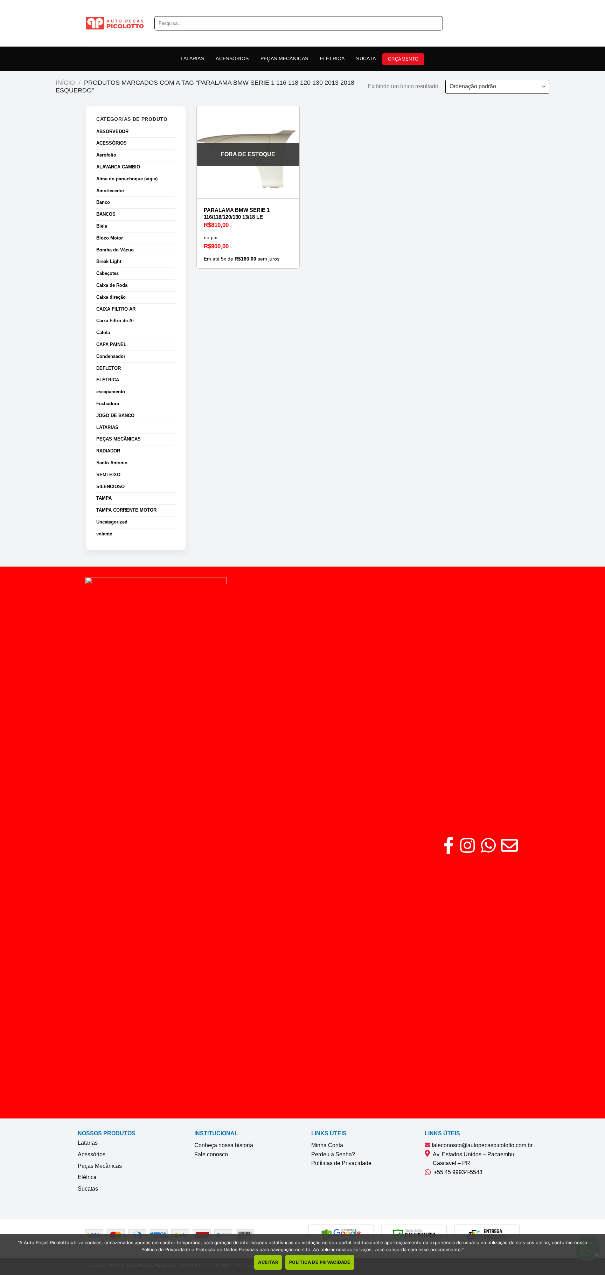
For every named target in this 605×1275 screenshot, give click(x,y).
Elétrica (87, 1177)
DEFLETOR (108, 368)
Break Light (108, 261)
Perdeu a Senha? (333, 1154)
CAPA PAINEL (111, 344)
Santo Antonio (111, 462)
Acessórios (91, 1154)
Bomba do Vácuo (115, 249)
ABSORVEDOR (112, 131)
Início (65, 82)
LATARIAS (192, 58)
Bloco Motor (109, 238)
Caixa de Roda (111, 285)
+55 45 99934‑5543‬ (456, 1172)
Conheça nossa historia (223, 1145)
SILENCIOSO (110, 486)
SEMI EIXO (108, 474)
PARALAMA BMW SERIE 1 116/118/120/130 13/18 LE (237, 213)
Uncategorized (111, 522)
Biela (101, 226)
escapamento (110, 391)
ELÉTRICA (332, 58)
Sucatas (88, 1189)
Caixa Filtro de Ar (115, 320)
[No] (596, 1256)
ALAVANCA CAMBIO (118, 166)
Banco (103, 202)
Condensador (110, 356)
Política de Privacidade (319, 1262)
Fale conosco (211, 1154)
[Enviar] (435, 23)
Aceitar (268, 1262)
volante (104, 533)
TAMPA (104, 498)
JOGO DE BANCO (115, 415)
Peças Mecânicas (100, 1166)
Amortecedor (110, 190)
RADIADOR (108, 450)
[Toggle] (172, 143)
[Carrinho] (468, 23)
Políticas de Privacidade (341, 1163)
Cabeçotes (107, 273)
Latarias (88, 1143)
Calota (103, 332)
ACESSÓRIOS (232, 58)
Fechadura (107, 403)
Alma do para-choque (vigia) (127, 178)
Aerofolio (106, 155)
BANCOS (106, 214)
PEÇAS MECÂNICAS (284, 58)
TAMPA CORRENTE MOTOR (126, 510)
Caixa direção (111, 297)
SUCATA (366, 58)
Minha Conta (327, 1145)
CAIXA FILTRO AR (115, 309)
